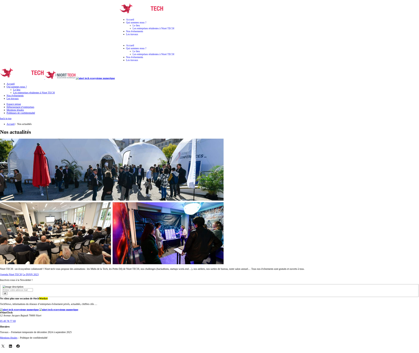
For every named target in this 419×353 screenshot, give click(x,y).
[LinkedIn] (10, 346)
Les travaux (132, 34)
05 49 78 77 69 (8, 321)
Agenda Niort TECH (11, 274)
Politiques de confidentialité (21, 113)
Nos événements (134, 31)
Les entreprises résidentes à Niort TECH (153, 28)
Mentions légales (15, 110)
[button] (209, 39)
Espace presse (14, 104)
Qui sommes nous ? (136, 22)
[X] (3, 346)
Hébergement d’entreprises (20, 107)
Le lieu (136, 25)
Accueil (130, 19)
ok (5, 293)
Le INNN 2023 (31, 274)
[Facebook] (18, 346)
